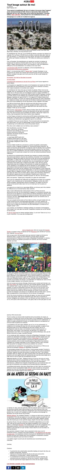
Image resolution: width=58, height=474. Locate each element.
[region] (39, 135)
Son (48, 14)
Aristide (21, 424)
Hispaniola (34, 231)
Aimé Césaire (43, 243)
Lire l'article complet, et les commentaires (21, 464)
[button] (8, 467)
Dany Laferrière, (16, 14)
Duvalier (29, 369)
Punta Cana (35, 338)
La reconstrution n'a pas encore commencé (25, 68)
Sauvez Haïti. (28, 71)
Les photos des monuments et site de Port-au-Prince (21, 81)
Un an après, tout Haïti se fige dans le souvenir (19, 77)
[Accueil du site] (29, 2)
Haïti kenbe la (18, 109)
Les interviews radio (12, 67)
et (27, 230)
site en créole (12, 212)
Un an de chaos (11, 79)
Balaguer (21, 347)
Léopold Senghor (33, 243)
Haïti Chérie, (13, 284)
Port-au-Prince (19, 233)
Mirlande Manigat (11, 415)
